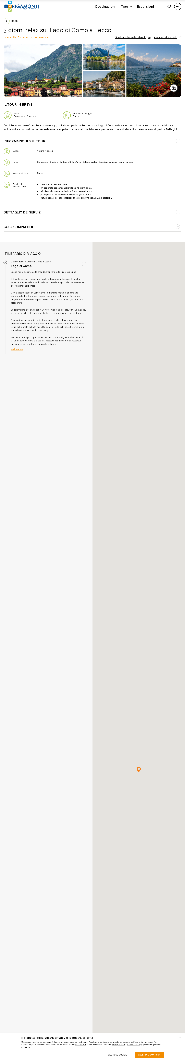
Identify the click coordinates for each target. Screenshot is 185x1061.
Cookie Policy (133, 1045)
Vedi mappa (17, 349)
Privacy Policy (118, 1045)
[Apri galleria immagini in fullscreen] (174, 88)
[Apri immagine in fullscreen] (43, 70)
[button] (132, 37)
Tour (125, 6)
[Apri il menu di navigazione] (178, 6)
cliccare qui (80, 1045)
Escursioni (145, 6)
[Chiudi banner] (180, 1037)
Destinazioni (105, 6)
